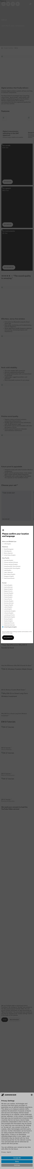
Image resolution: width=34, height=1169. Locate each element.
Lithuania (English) (8, 613)
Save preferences (8, 637)
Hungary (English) (8, 605)
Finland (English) (8, 597)
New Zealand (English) (9, 574)
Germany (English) (8, 601)
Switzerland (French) (9, 623)
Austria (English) (8, 585)
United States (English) (10, 555)
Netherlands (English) (9, 617)
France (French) (8, 599)
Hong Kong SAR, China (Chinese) (12, 566)
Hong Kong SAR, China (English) (12, 568)
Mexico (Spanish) (8, 553)
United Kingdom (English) (10, 627)
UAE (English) (7, 543)
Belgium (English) (8, 589)
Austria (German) (8, 587)
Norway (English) (8, 619)
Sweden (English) (8, 621)
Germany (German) (9, 603)
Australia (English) (8, 560)
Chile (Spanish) (8, 551)
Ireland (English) (8, 607)
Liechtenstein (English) (10, 611)
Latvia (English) (8, 609)
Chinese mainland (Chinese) (11, 562)
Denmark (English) (8, 593)
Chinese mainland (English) (11, 564)
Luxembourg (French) (9, 615)
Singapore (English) (9, 576)
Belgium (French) (8, 591)
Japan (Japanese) (8, 572)
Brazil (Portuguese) (8, 549)
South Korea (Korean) (9, 578)
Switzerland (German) (9, 625)
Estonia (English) (8, 595)
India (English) (7, 570)
